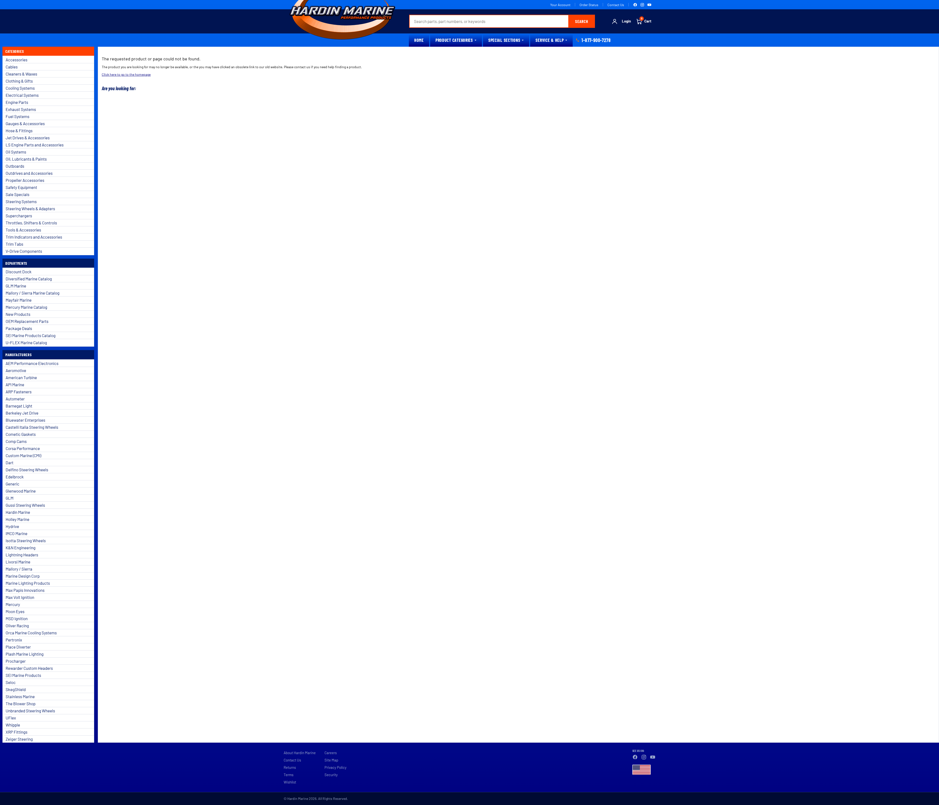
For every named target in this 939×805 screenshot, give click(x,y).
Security (331, 774)
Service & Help (550, 40)
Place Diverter (18, 646)
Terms (288, 774)
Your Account (560, 5)
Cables (12, 66)
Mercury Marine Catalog (26, 307)
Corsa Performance (23, 448)
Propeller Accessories (25, 180)
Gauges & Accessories (25, 123)
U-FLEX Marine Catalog (26, 342)
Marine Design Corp (23, 575)
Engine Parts (17, 102)
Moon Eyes (15, 611)
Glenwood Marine (21, 490)
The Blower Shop (20, 703)
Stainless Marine (20, 696)
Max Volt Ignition (20, 597)
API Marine (15, 384)
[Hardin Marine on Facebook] (635, 5)
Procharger (16, 661)
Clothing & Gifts (19, 80)
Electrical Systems (22, 95)
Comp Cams (16, 441)
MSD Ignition (17, 618)
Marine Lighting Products (28, 583)
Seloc (11, 682)
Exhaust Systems (21, 109)
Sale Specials (17, 194)
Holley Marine (17, 519)
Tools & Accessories (23, 229)
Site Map (331, 760)
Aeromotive (16, 370)
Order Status (589, 5)
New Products (18, 314)
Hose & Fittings (19, 130)
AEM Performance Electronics (32, 363)
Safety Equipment (21, 187)
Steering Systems (21, 201)
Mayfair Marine (19, 300)
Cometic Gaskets (21, 434)
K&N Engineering (20, 547)
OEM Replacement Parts (27, 321)
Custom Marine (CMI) (23, 455)
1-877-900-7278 (596, 40)
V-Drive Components (24, 251)
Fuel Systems (17, 116)
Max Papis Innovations (25, 590)
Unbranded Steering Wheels (30, 710)
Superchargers (19, 215)
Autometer (15, 398)
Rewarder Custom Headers (29, 668)
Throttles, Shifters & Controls (31, 222)
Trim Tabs (14, 244)
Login (626, 21)
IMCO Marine (16, 533)
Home (419, 40)
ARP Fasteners (19, 391)
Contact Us (615, 5)
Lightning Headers (22, 554)
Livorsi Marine (18, 561)
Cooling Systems (20, 88)
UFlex (11, 717)
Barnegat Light (19, 405)
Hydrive (12, 526)
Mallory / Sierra (19, 568)
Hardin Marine (18, 512)
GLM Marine (16, 285)
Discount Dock (19, 271)
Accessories (16, 59)
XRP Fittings (16, 731)
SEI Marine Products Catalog (31, 335)
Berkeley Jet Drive (22, 412)
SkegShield (16, 689)
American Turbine (21, 377)
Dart (9, 462)
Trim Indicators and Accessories (34, 236)
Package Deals (19, 328)
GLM (9, 498)
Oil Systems (16, 151)
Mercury (13, 604)
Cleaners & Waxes (21, 73)
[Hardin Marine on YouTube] (649, 5)
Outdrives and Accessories (29, 173)
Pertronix (14, 639)
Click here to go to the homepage (126, 74)
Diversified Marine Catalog (29, 278)
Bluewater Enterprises (25, 420)
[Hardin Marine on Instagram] (642, 5)
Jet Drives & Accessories (28, 137)
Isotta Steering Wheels (26, 540)
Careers (330, 752)
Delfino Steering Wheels (27, 469)
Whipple (13, 724)
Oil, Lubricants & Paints (26, 158)
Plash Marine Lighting (25, 653)
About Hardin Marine (300, 752)
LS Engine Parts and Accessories (35, 144)
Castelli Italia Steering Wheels (32, 427)
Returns (290, 767)
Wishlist (290, 782)
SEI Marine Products (23, 675)
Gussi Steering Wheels (25, 505)
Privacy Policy (335, 767)
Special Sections (504, 40)
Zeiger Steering (19, 739)
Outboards (15, 166)
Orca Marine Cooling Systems (31, 632)
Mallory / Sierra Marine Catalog (32, 292)
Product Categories (454, 40)
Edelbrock (15, 476)
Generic (12, 483)
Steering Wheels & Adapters (30, 208)
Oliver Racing (17, 625)
